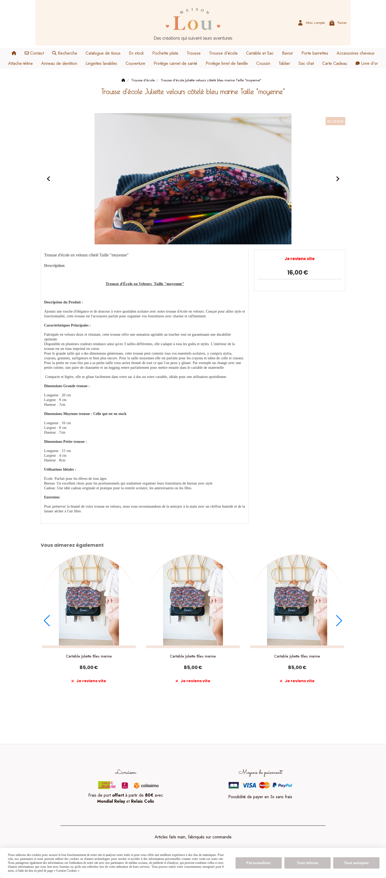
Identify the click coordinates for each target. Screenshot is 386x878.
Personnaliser (258, 862)
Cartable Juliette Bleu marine (89, 656)
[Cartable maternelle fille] (89, 601)
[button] (46, 621)
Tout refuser (308, 863)
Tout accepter (356, 863)
